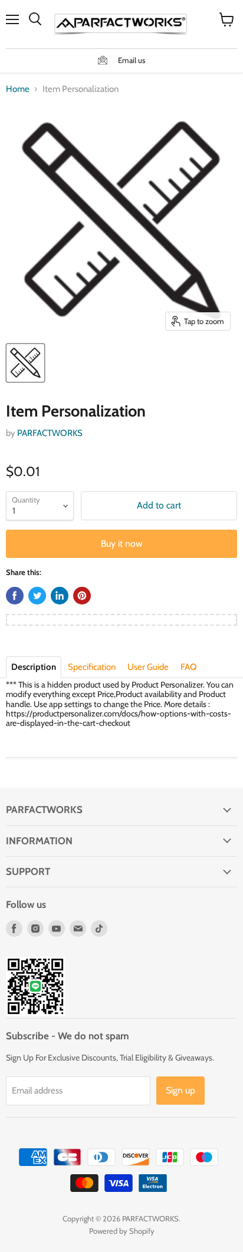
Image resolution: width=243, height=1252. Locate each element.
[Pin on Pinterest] (82, 595)
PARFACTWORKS (50, 433)
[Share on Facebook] (15, 595)
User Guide (148, 667)
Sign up (180, 1090)
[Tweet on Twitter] (37, 595)
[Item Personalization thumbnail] (25, 363)
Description (33, 667)
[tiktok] (99, 928)
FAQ (188, 667)
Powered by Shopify (122, 1231)
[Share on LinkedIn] (59, 595)
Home (17, 89)
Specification (92, 667)
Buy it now (122, 543)
